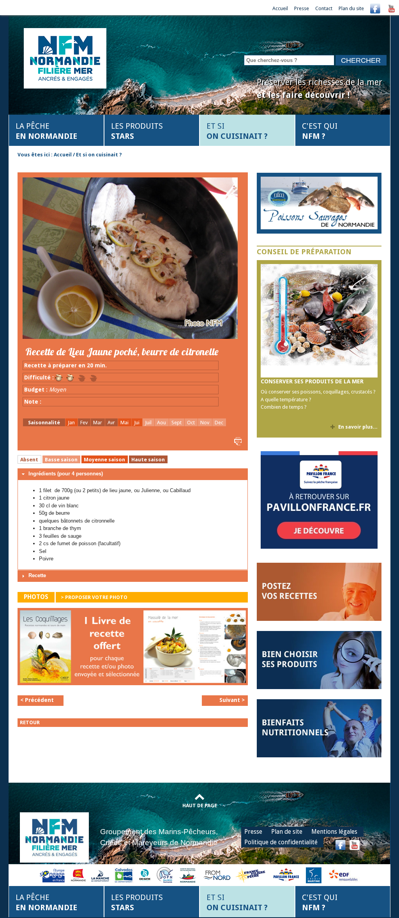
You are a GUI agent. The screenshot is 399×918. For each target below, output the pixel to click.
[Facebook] (375, 8)
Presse (301, 8)
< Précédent (37, 700)
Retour (30, 722)
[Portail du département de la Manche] (100, 874)
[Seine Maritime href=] (144, 874)
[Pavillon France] (319, 547)
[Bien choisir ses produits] (319, 660)
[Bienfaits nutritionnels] (319, 728)
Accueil (280, 8)
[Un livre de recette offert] (133, 649)
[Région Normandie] (78, 874)
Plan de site (286, 831)
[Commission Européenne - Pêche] (53, 874)
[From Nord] (217, 874)
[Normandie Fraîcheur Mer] (65, 57)
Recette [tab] (37, 575)
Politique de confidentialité (281, 842)
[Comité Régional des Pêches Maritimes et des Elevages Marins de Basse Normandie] (188, 874)
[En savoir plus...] (319, 203)
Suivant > (232, 700)
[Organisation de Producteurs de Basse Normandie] (164, 874)
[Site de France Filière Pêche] (251, 874)
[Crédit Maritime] (313, 874)
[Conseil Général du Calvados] (124, 874)
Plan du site (351, 8)
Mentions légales (334, 831)
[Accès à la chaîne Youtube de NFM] (392, 8)
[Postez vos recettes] (319, 591)
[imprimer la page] (237, 441)
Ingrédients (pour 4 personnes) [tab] (65, 474)
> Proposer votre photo (94, 597)
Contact (323, 8)
